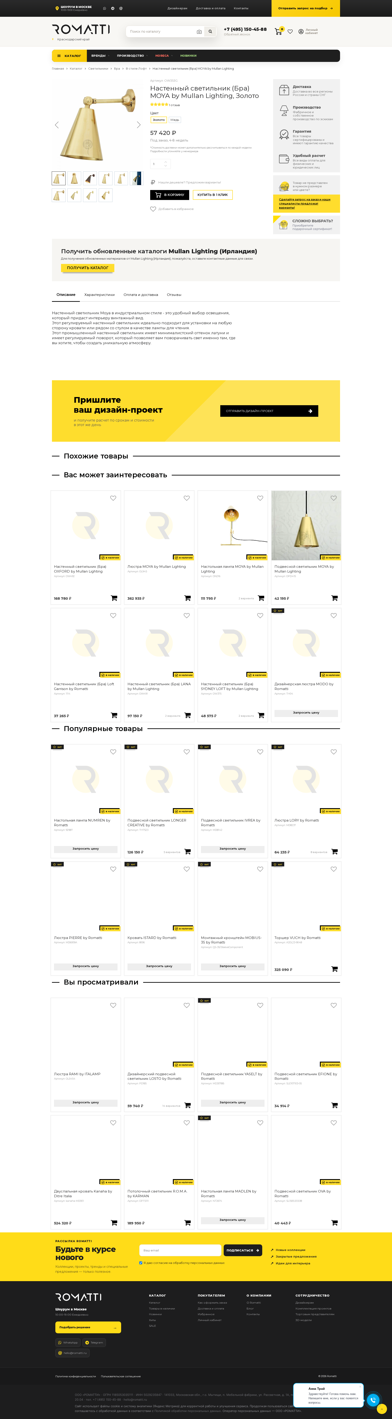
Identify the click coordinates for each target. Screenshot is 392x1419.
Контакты (241, 8)
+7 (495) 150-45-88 (245, 29)
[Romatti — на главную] (78, 1297)
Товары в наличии (162, 1308)
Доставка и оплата (211, 8)
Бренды (98, 55)
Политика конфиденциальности (75, 1376)
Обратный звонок (237, 34)
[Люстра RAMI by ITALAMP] (85, 1033)
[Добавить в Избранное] (113, 498)
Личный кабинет (209, 1320)
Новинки (188, 55)
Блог (250, 1308)
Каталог (73, 56)
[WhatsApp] (104, 8)
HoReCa (162, 55)
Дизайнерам (177, 8)
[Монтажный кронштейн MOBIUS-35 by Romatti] (232, 896)
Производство (130, 55)
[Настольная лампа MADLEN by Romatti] (232, 1150)
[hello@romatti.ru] (121, 8)
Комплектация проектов (313, 1308)
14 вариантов (171, 1105)
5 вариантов (172, 852)
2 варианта (246, 598)
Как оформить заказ (212, 1302)
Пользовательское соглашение (121, 1376)
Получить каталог (87, 268)
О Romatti (254, 1302)
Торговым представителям (315, 1314)
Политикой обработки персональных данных (187, 1411)
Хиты (152, 1320)
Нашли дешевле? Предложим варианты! (189, 182)
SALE (152, 1325)
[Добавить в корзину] (114, 597)
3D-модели (304, 1320)
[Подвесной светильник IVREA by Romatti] (232, 779)
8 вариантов (319, 852)
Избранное (206, 1314)
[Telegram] (112, 8)
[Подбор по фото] (199, 32)
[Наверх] (382, 1409)
